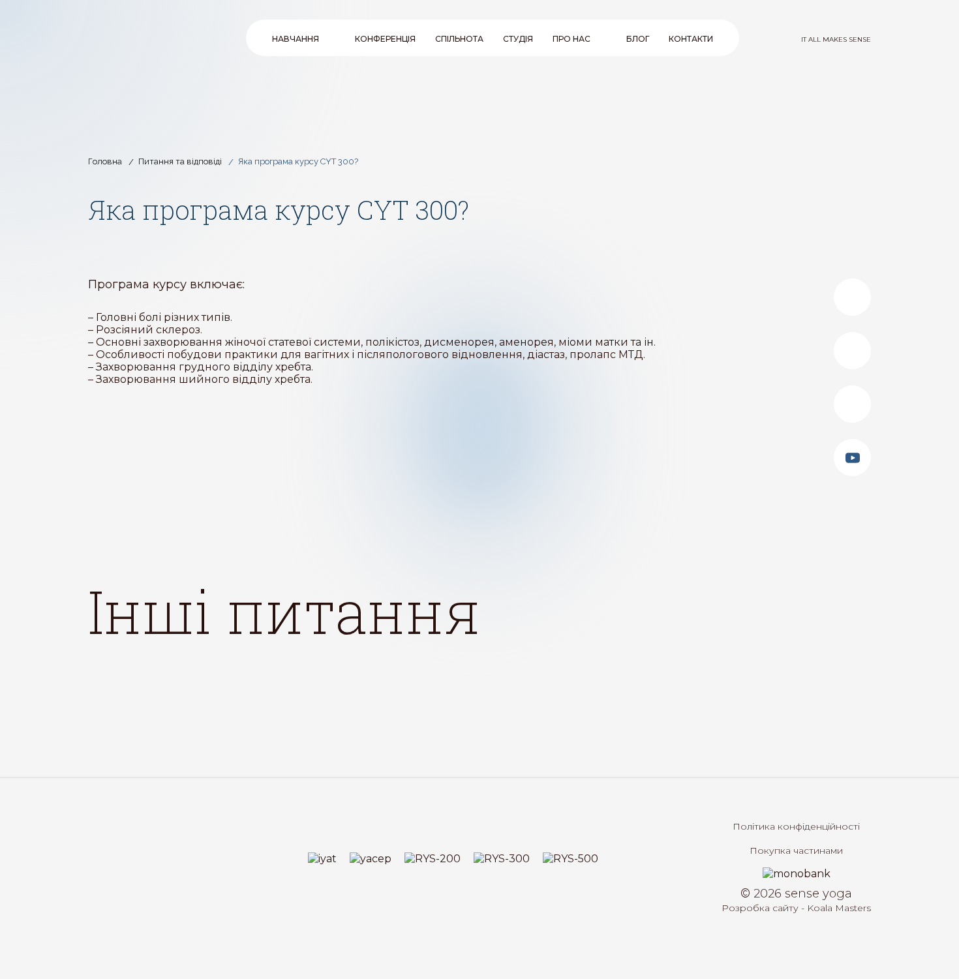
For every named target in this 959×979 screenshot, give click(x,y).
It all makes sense (836, 39)
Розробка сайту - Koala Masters (796, 908)
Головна (105, 161)
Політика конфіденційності (796, 826)
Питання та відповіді (180, 161)
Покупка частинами (796, 850)
